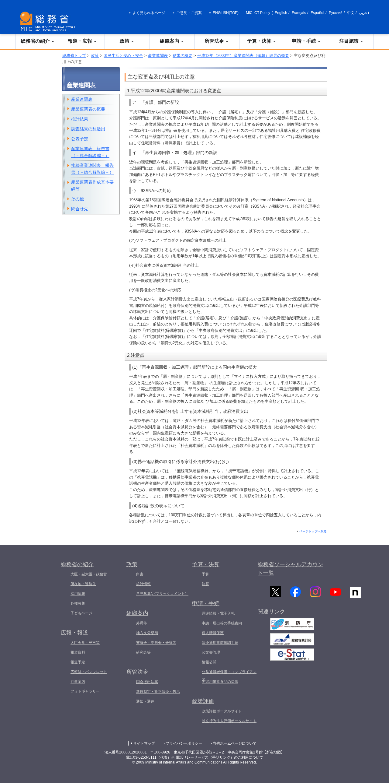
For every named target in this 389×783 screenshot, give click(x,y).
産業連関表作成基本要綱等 (92, 185)
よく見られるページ (149, 13)
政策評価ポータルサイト (222, 711)
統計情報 (143, 584)
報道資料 (78, 652)
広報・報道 (74, 633)
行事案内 (78, 681)
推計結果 (79, 119)
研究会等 (143, 652)
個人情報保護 (213, 633)
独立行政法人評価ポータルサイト (229, 721)
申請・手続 (304, 41)
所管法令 (214, 41)
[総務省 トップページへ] (49, 21)
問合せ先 (79, 208)
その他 (77, 198)
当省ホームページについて (234, 743)
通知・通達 (145, 701)
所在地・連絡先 (83, 584)
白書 (139, 574)
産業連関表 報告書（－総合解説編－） (90, 152)
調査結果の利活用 (88, 128)
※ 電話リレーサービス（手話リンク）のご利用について (217, 757)
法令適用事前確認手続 (220, 643)
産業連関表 (158, 55)
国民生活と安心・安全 (123, 55)
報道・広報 (80, 41)
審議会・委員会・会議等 (156, 643)
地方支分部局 (147, 633)
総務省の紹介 (35, 41)
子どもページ (81, 613)
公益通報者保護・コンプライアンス (229, 675)
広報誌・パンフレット (89, 672)
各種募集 (78, 603)
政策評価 (203, 701)
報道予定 (78, 662)
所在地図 (273, 752)
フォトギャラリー (85, 691)
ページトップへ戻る (313, 531)
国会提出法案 (147, 682)
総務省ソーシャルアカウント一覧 (290, 568)
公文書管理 (211, 652)
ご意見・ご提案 (189, 13)
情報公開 (209, 662)
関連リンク (271, 612)
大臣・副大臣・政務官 (89, 574)
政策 (124, 41)
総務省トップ (74, 55)
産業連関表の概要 (88, 109)
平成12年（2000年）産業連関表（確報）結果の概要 (243, 55)
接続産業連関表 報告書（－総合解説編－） (92, 169)
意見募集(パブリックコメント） (162, 594)
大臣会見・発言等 (85, 643)
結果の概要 (182, 55)
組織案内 (169, 41)
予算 (205, 574)
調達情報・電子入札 (218, 613)
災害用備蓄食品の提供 (220, 681)
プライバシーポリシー (184, 743)
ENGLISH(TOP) (226, 13)
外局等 (141, 623)
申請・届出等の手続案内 (222, 623)
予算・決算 (259, 41)
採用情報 (78, 594)
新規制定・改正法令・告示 (158, 692)
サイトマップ (144, 743)
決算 (205, 584)
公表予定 (79, 138)
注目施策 (349, 41)
